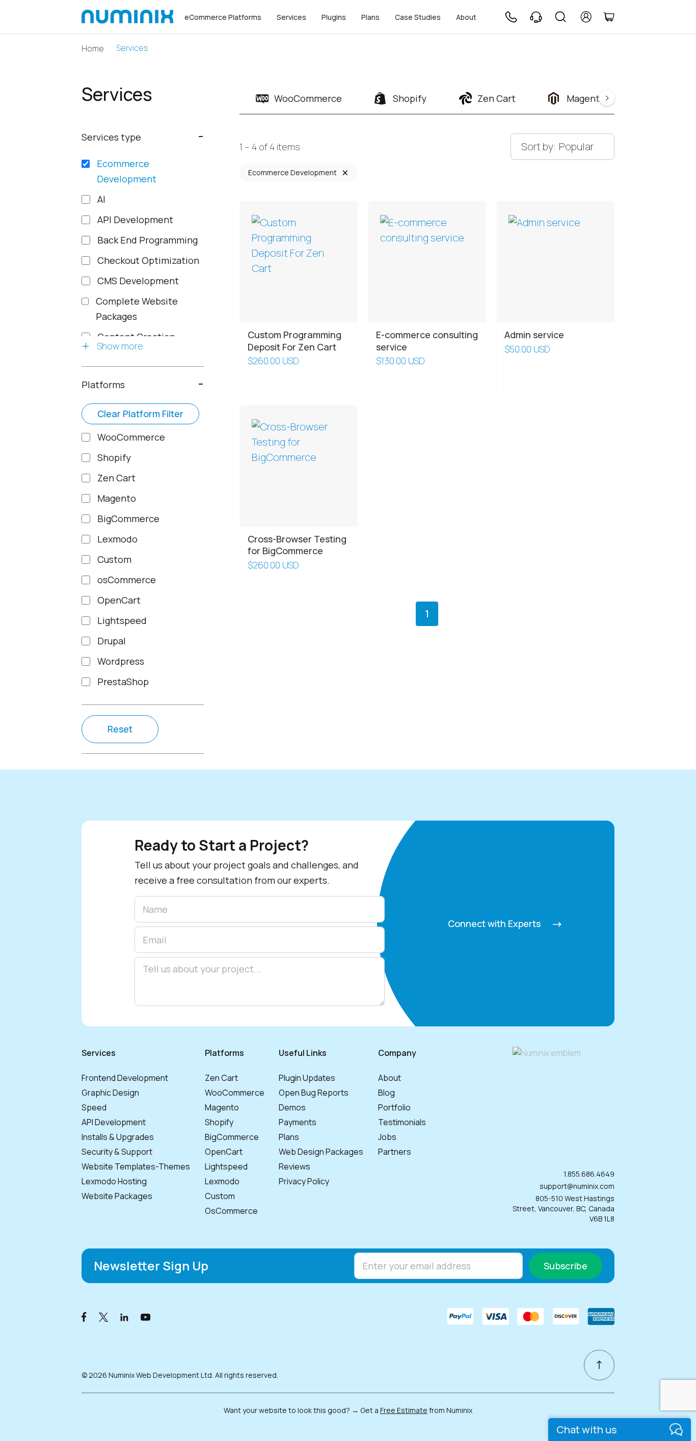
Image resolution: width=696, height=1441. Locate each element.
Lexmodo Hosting (114, 1181)
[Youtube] (146, 1316)
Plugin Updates (307, 1077)
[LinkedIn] (124, 1316)
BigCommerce (232, 1137)
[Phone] (510, 16)
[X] (103, 1316)
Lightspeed (226, 1166)
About (466, 17)
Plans (370, 17)
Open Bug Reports (314, 1092)
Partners (394, 1151)
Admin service (534, 335)
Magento (222, 1107)
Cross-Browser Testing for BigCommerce (297, 545)
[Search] (560, 16)
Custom (220, 1196)
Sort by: (538, 147)
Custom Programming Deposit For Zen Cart (294, 340)
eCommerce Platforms (222, 17)
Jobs (387, 1137)
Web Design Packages (321, 1151)
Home (93, 48)
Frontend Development (125, 1077)
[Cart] (608, 16)
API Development (114, 1122)
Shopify (219, 1122)
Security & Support (117, 1151)
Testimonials (402, 1122)
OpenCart (224, 1151)
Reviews (294, 1166)
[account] (586, 16)
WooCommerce (234, 1092)
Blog (386, 1092)
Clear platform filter (140, 413)
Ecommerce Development (292, 172)
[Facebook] (84, 1316)
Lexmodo (222, 1181)
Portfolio (394, 1107)
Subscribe (565, 1266)
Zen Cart (221, 1077)
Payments (297, 1122)
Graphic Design (110, 1092)
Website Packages (117, 1196)
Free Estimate (403, 1410)
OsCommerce (231, 1210)
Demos (292, 1107)
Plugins (334, 17)
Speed (94, 1107)
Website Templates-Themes (136, 1166)
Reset (120, 729)
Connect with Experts (495, 923)
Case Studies (418, 17)
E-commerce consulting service (427, 340)
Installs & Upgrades (118, 1137)
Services (291, 17)
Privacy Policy (304, 1181)
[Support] (536, 16)
